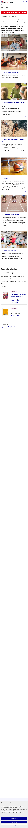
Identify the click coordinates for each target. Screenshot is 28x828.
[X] (11, 327)
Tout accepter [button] (14, 818)
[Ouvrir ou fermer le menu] (26, 2)
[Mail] (5, 327)
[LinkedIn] (8, 327)
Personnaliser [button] (14, 825)
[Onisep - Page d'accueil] (10, 2)
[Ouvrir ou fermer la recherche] (24, 2)
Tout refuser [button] (14, 822)
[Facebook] (15, 327)
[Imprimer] (2, 327)
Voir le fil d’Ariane (4, 7)
